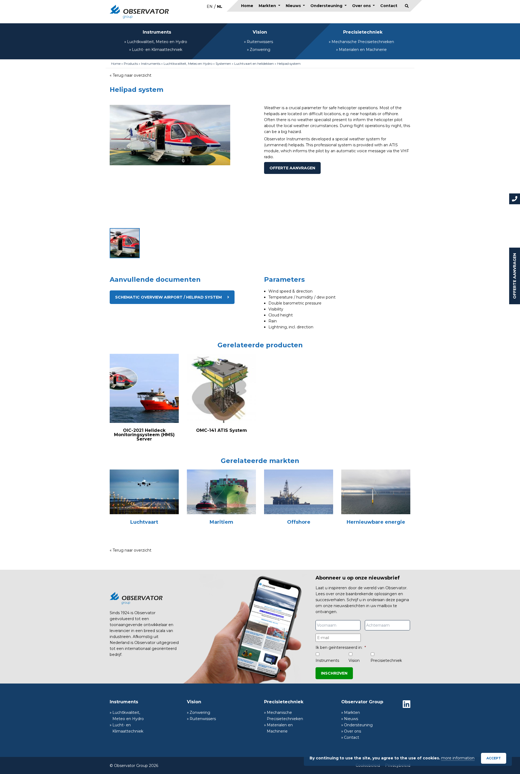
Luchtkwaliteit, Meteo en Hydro (157, 41)
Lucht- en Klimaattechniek (157, 49)
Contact (388, 5)
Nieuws (294, 5)
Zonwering (260, 49)
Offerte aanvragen (514, 276)
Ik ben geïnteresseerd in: (341, 647)
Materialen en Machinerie (363, 49)
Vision (260, 32)
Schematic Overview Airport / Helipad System (168, 297)
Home (247, 5)
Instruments (157, 32)
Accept (493, 758)
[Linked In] (406, 704)
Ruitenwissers (260, 41)
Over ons (362, 5)
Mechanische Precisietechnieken (363, 41)
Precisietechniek (362, 32)
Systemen (223, 63)
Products (131, 63)
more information (457, 758)
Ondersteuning (326, 5)
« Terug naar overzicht (130, 75)
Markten (268, 5)
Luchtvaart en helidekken (254, 63)
